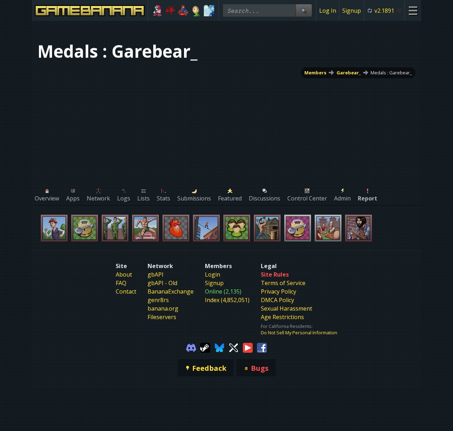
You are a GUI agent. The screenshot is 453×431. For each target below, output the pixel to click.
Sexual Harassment (286, 308)
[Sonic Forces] (170, 11)
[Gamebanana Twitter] (233, 347)
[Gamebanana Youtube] (247, 347)
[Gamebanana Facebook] (262, 347)
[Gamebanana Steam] (205, 347)
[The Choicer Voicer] (209, 11)
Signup (351, 11)
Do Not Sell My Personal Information (299, 332)
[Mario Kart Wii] (183, 11)
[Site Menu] (413, 10)
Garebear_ (349, 72)
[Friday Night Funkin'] (157, 11)
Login (212, 274)
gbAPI (156, 274)
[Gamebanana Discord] (191, 347)
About (124, 274)
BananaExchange (171, 291)
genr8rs (158, 300)
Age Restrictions (282, 317)
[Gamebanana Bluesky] (219, 347)
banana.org (163, 308)
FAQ (121, 283)
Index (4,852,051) (227, 300)
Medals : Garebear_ (391, 72)
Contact (126, 291)
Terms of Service (283, 283)
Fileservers (162, 317)
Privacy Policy (278, 291)
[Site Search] (304, 10)
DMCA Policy (277, 300)
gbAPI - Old (162, 283)
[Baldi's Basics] (196, 11)
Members (315, 72)
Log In (327, 11)
